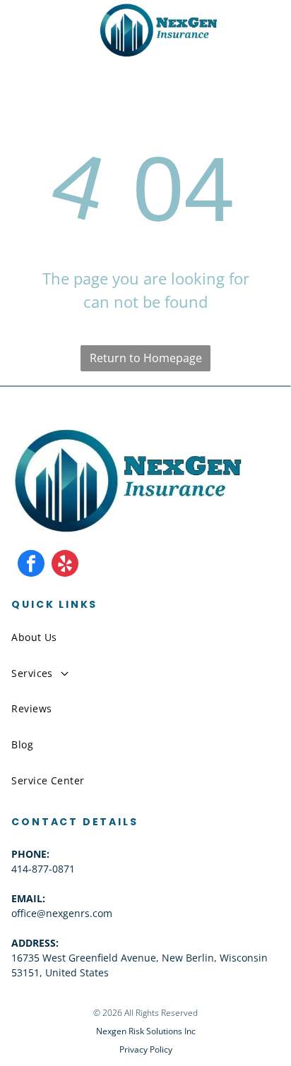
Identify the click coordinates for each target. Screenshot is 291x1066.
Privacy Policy (145, 1049)
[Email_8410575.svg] (56, 41)
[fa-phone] (23, 41)
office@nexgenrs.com (61, 913)
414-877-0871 (43, 868)
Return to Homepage (146, 358)
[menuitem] (145, 637)
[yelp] (65, 565)
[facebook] (31, 565)
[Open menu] (253, 30)
